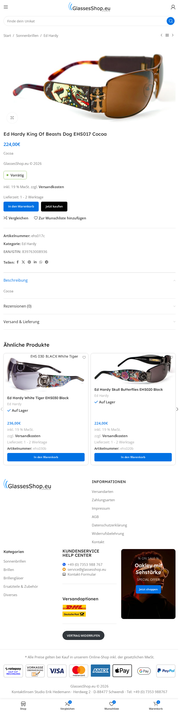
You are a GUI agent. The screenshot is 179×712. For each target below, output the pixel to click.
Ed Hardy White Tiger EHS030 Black (38, 398)
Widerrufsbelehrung (108, 533)
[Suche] (171, 21)
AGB (95, 516)
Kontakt (98, 541)
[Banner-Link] (148, 584)
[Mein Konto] (173, 7)
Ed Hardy (51, 35)
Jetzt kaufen (54, 206)
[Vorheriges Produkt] (161, 35)
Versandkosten (51, 186)
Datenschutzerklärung (109, 525)
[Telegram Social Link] (47, 262)
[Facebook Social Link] (17, 262)
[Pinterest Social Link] (29, 262)
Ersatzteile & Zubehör (20, 586)
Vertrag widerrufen (83, 635)
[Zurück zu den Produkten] (167, 35)
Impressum (101, 508)
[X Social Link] (23, 262)
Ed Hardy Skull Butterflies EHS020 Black (128, 389)
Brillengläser (13, 578)
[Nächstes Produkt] (173, 35)
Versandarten (102, 491)
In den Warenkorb (21, 206)
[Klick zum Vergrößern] (12, 118)
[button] (46, 457)
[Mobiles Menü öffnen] (5, 7)
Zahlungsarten (103, 500)
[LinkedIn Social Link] (35, 262)
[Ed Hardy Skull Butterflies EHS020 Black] (133, 368)
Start (7, 35)
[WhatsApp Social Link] (41, 262)
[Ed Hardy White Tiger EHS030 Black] (46, 373)
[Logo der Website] (89, 6)
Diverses (10, 594)
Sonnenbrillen (27, 35)
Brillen (8, 569)
